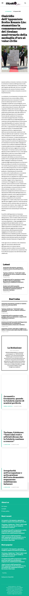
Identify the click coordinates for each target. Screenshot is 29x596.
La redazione (8, 11)
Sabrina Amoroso (8, 406)
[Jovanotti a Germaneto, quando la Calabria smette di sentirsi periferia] (14, 384)
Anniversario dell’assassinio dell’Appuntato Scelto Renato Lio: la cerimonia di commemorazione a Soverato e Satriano (13, 288)
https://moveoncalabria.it (14, 350)
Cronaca (5, 68)
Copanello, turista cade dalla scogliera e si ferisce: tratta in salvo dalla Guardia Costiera (14, 329)
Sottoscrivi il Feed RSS (7, 577)
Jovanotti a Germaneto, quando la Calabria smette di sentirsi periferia (13, 268)
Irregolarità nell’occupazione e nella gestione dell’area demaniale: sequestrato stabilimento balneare (14, 281)
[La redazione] (3, 11)
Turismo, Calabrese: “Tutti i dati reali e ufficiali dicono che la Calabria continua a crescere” (14, 274)
